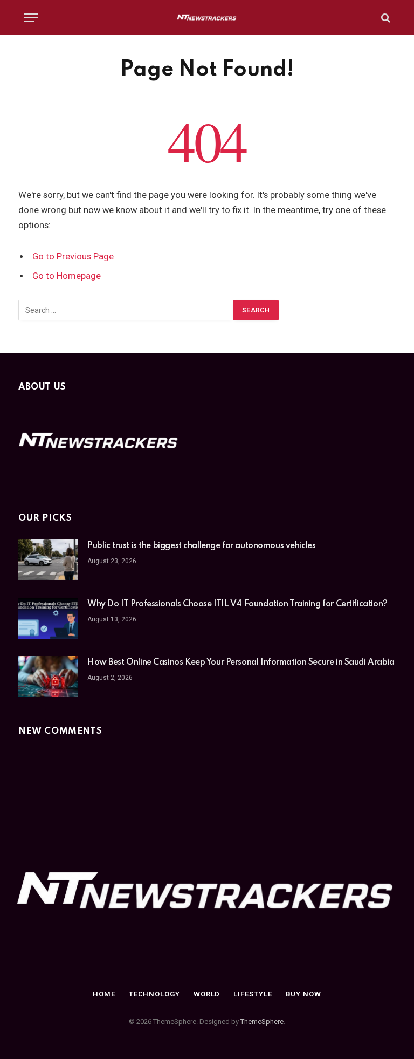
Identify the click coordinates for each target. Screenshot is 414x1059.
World (207, 994)
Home (104, 994)
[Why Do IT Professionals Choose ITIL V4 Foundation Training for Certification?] (48, 618)
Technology (154, 994)
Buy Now (303, 994)
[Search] (384, 17)
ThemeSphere (262, 1021)
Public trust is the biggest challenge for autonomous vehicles (201, 546)
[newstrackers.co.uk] (207, 17)
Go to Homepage (66, 276)
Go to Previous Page (73, 256)
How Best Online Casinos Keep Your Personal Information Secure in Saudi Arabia (241, 662)
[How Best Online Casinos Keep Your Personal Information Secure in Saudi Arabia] (48, 676)
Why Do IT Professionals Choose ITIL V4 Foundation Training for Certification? (237, 604)
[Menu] (31, 17)
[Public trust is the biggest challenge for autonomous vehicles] (48, 559)
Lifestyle (252, 994)
